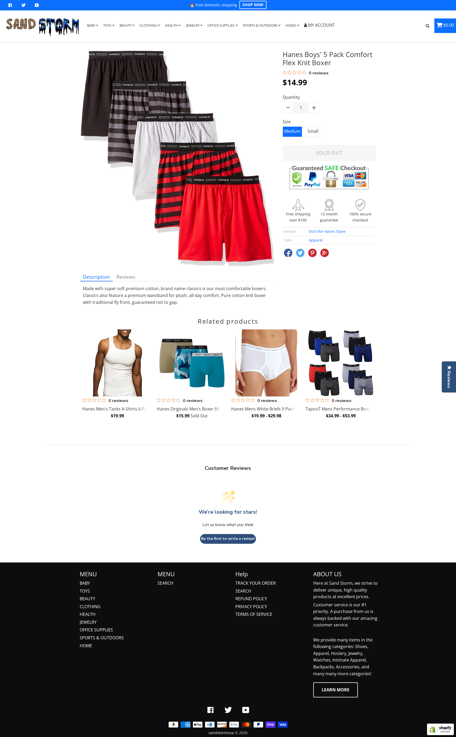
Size (287, 122)
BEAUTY (126, 25)
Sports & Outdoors (102, 638)
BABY (91, 25)
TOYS (107, 25)
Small (312, 131)
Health (88, 614)
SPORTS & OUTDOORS (260, 25)
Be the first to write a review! (228, 538)
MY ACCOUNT (321, 25)
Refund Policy (251, 599)
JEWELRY (193, 25)
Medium (292, 131)
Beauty (87, 599)
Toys (85, 591)
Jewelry (88, 622)
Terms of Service (253, 614)
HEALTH (171, 25)
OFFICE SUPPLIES (221, 25)
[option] (116, 375)
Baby (85, 583)
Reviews (125, 276)
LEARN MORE (335, 690)
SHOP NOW (253, 4)
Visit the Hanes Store (327, 231)
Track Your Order (255, 583)
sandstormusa (221, 732)
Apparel (316, 240)
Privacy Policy (251, 607)
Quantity (291, 97)
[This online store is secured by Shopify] (440, 733)
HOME (291, 25)
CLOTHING (148, 25)
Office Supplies (96, 630)
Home (86, 646)
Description (96, 276)
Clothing (90, 607)
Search (165, 583)
